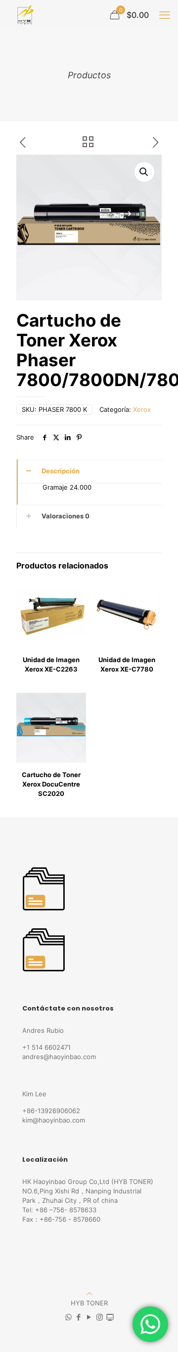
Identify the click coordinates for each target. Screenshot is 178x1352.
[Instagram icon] (99, 1317)
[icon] (110, 1317)
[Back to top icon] (89, 1293)
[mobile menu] (164, 14)
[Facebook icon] (79, 1317)
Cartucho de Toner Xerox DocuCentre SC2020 (51, 784)
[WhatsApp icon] (68, 1317)
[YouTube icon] (89, 1317)
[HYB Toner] (24, 14)
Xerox (142, 409)
